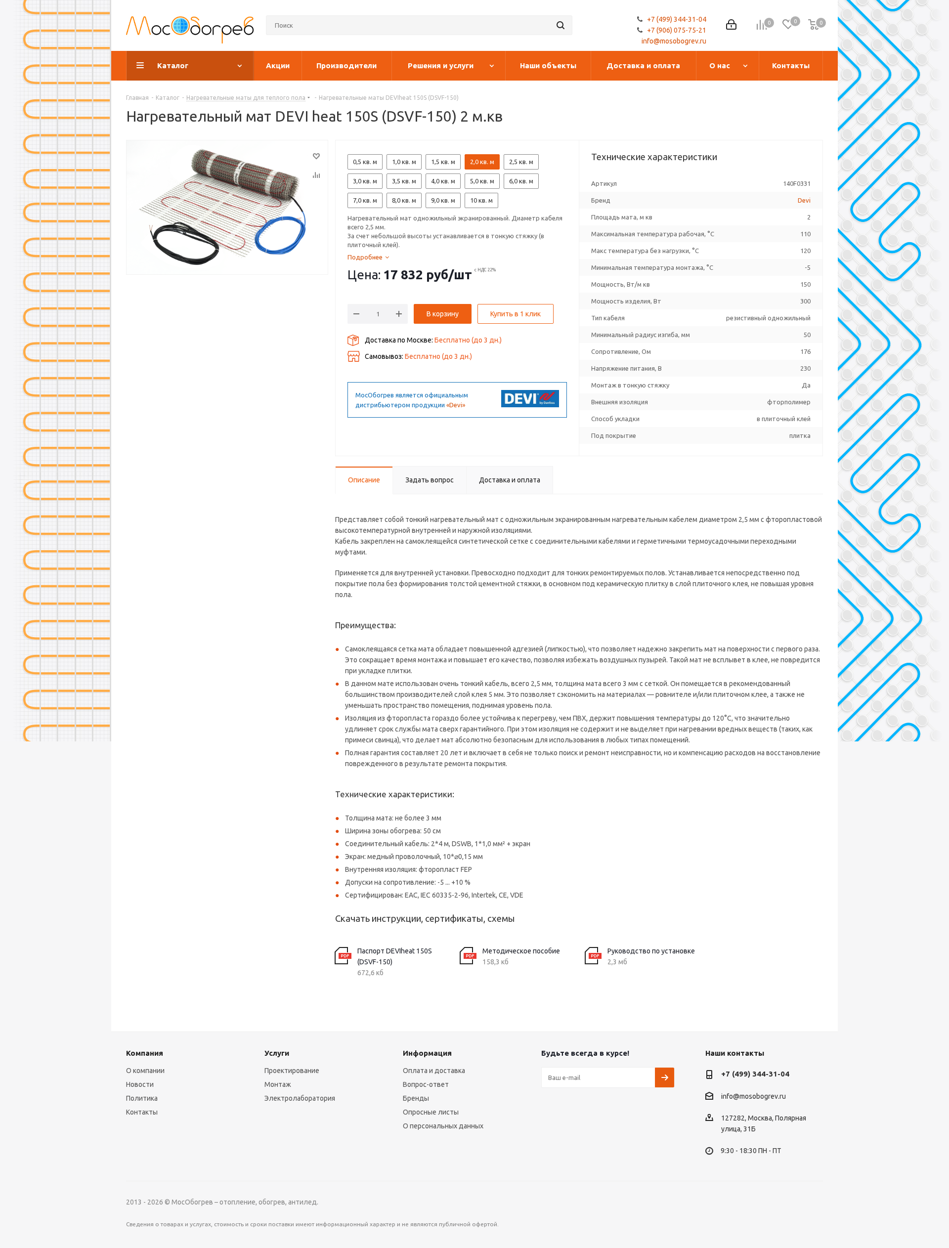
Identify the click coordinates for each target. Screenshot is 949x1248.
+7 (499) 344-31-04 (676, 19)
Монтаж (277, 1084)
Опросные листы (431, 1112)
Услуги (276, 1053)
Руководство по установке (651, 951)
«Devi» (455, 404)
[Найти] (560, 25)
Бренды (416, 1098)
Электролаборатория (299, 1098)
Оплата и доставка (434, 1071)
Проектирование (291, 1071)
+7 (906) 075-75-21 (676, 30)
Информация (427, 1053)
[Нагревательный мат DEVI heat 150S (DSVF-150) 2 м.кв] (227, 207)
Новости (140, 1084)
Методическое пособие (521, 951)
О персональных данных (443, 1126)
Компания (144, 1053)
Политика (142, 1098)
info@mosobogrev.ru (674, 41)
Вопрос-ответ (426, 1084)
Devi (804, 200)
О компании (145, 1071)
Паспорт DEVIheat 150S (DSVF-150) (394, 956)
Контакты (142, 1112)
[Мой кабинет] (731, 25)
